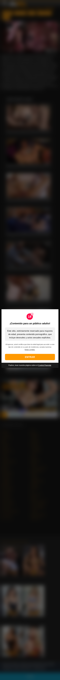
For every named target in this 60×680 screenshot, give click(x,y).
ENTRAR (30, 357)
